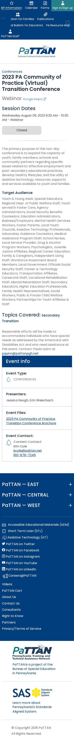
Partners (9, 622)
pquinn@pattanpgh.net (20, 353)
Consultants (11, 610)
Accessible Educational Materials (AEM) (38, 525)
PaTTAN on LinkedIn (20, 569)
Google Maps (33, 99)
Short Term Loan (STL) (25, 531)
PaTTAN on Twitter (20, 544)
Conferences (12, 71)
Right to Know (12, 616)
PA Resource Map (58, 25)
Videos (7, 584)
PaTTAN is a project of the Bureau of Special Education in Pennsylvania (33, 669)
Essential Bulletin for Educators (22, 25)
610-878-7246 (24, 455)
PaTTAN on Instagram (22, 557)
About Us (9, 597)
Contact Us (11, 603)
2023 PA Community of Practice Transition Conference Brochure (31, 421)
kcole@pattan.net (27, 450)
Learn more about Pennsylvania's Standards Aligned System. (32, 707)
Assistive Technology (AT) (27, 537)
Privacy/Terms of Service (21, 629)
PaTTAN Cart (12, 591)
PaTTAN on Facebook (22, 550)
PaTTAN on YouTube (21, 563)
